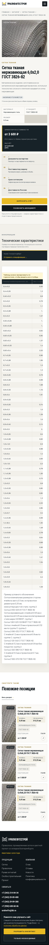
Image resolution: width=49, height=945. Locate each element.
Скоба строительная (11, 876)
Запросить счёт (24, 201)
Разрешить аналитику (24, 931)
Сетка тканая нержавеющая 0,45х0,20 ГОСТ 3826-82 (30, 751)
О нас (28, 864)
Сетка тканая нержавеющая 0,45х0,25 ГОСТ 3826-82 (30, 791)
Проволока (7, 868)
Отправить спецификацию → (15, 257)
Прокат (5, 880)
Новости (30, 872)
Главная (5, 12)
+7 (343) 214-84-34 (10, 892)
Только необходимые (24, 938)
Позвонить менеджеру (24, 208)
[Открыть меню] (44, 3)
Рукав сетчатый (9, 872)
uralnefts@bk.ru (9, 910)
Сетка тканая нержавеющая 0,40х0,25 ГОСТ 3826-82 (30, 712)
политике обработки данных (15, 925)
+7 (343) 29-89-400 (10, 897)
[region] (22, 431)
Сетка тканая (28, 12)
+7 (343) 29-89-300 (10, 901)
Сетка (4, 864)
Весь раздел (8, 697)
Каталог (16, 12)
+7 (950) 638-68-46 (10, 906)
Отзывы (29, 868)
